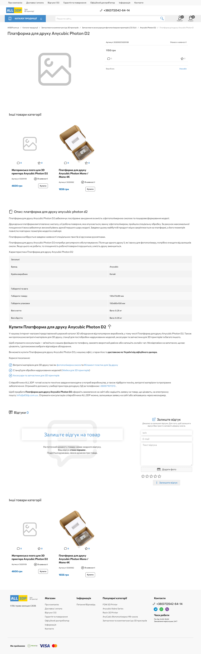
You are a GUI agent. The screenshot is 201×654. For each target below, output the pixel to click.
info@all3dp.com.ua (27, 395)
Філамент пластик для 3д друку (101, 364)
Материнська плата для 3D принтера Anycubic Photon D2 (30, 171)
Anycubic (183, 69)
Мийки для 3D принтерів (75, 370)
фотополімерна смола (69, 364)
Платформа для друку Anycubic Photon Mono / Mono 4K (73, 173)
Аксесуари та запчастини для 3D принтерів (36, 375)
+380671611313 (107, 385)
